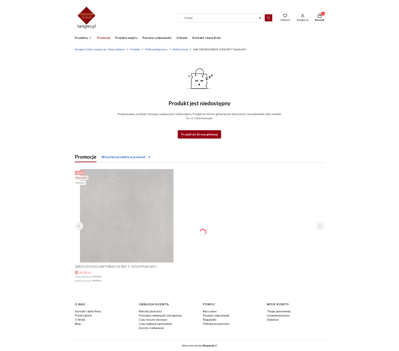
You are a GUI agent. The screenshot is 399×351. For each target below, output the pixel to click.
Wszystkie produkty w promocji (123, 157)
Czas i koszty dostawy (153, 319)
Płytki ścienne (180, 49)
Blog (78, 323)
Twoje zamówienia (279, 311)
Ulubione (272, 319)
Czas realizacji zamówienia (155, 323)
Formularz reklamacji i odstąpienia (160, 315)
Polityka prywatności (216, 323)
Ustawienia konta (278, 315)
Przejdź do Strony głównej (199, 134)
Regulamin (209, 319)
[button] (268, 17)
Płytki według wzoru (156, 49)
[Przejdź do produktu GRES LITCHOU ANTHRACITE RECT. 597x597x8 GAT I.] (127, 216)
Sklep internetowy (198, 345)
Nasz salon (210, 311)
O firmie (80, 319)
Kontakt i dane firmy (88, 311)
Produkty (135, 49)
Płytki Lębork (83, 315)
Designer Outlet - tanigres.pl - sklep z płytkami (100, 49)
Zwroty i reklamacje (151, 328)
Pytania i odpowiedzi (216, 315)
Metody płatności (150, 311)
